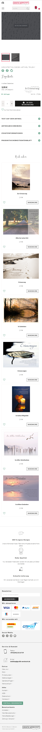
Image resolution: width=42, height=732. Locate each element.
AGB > (4, 693)
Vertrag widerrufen (12, 703)
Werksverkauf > (7, 684)
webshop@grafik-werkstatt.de (20, 661)
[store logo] (21, 3)
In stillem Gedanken (22, 504)
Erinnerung (22, 282)
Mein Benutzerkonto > (9, 713)
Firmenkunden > (7, 675)
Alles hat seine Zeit (22, 238)
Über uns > (5, 669)
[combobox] (21, 8)
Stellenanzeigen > (7, 678)
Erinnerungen (22, 371)
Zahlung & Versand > (8, 719)
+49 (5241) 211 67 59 (17, 653)
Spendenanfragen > (8, 681)
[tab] (21, 118)
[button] (4, 203)
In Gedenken (22, 326)
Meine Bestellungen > (8, 716)
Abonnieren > (10, 599)
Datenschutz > (6, 696)
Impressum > (6, 699)
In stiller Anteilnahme (22, 460)
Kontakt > (5, 690)
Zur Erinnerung (22, 193)
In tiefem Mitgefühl (22, 415)
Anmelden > (5, 710)
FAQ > (4, 672)
